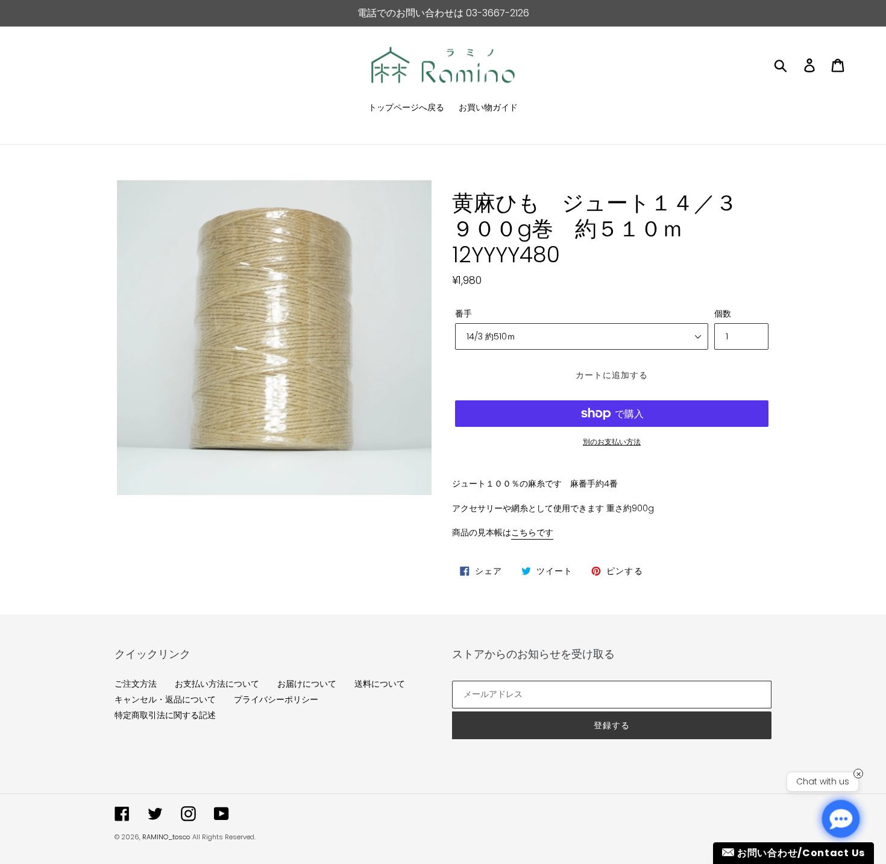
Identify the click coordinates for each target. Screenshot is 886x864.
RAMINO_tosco (166, 837)
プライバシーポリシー (276, 699)
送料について (379, 684)
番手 (463, 313)
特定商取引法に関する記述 (165, 715)
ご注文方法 (136, 684)
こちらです (532, 532)
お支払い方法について (217, 684)
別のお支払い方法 (612, 442)
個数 (722, 313)
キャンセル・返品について (165, 699)
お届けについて (306, 684)
